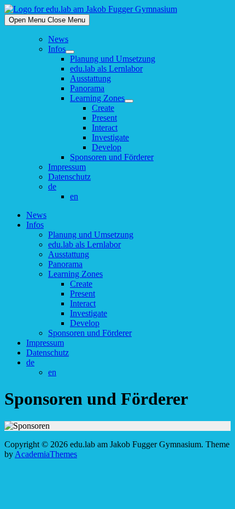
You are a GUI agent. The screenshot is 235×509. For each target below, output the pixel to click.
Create (103, 108)
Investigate (110, 137)
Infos (57, 49)
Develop (106, 147)
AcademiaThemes (46, 454)
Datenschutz (69, 176)
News (58, 39)
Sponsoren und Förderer (112, 157)
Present (104, 117)
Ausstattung (90, 78)
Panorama (87, 88)
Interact (105, 127)
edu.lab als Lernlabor (106, 68)
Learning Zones (97, 98)
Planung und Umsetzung (112, 58)
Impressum (67, 166)
